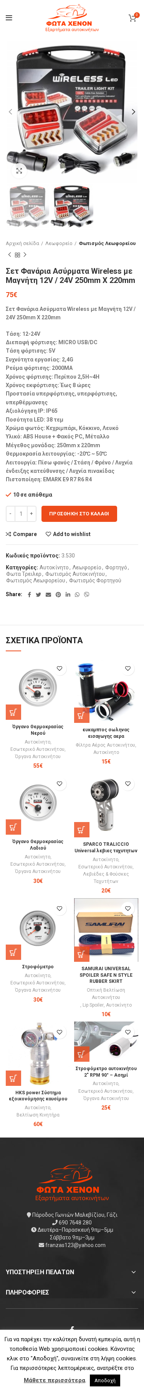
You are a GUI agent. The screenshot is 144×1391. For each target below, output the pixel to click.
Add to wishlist (72, 534)
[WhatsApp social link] (77, 595)
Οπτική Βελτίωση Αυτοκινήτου (106, 993)
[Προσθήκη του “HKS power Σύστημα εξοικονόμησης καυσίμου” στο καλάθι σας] (13, 1078)
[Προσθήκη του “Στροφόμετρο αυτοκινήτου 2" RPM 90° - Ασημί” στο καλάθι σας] (81, 1054)
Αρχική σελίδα (22, 243)
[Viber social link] (87, 595)
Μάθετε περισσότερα (54, 1380)
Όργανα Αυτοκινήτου (38, 756)
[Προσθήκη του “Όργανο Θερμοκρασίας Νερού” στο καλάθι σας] (13, 712)
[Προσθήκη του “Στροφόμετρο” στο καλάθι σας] (13, 952)
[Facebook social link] (29, 595)
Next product (25, 255)
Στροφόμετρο (38, 966)
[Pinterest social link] (58, 595)
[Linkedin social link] (68, 595)
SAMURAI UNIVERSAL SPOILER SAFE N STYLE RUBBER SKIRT (105, 975)
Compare (25, 534)
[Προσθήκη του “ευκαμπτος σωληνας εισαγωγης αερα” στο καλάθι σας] (81, 715)
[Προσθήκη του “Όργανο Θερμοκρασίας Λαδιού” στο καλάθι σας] (13, 827)
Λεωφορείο (59, 243)
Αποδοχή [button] (105, 1380)
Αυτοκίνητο (54, 567)
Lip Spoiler (93, 1005)
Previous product (9, 255)
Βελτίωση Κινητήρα (38, 1115)
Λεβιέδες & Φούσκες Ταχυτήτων (106, 877)
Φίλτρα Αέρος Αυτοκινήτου (105, 745)
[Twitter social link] (38, 595)
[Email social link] (48, 595)
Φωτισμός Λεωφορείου (107, 243)
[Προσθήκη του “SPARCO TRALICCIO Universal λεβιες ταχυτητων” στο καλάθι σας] (81, 829)
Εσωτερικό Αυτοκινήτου (37, 749)
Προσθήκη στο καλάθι (79, 514)
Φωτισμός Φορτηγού (95, 580)
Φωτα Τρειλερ (23, 574)
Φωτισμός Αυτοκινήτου (75, 574)
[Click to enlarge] (19, 170)
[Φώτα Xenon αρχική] (72, 1182)
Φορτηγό (116, 567)
